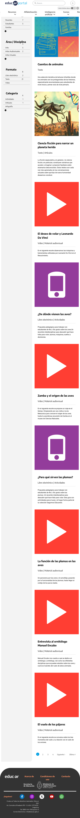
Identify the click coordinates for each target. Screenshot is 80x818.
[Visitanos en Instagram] (32, 796)
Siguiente (61, 754)
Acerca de (29, 776)
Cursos (66, 12)
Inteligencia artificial (50, 13)
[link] (72, 3)
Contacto (65, 776)
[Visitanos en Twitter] (42, 796)
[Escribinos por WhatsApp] (62, 796)
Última (72, 754)
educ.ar (10, 801)
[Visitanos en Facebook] (22, 796)
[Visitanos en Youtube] (52, 796)
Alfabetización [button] (30, 12)
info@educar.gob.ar (32, 812)
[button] (5, 31)
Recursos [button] (12, 12)
